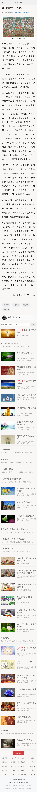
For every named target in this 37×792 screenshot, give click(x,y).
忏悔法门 (32, 758)
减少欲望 (13, 774)
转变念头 (23, 770)
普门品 (23, 762)
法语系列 (13, 762)
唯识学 (23, 766)
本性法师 (4, 762)
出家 (23, 758)
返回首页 (11, 782)
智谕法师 (32, 774)
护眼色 (23, 12)
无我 (4, 774)
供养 (32, 770)
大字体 (19, 12)
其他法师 (32, 766)
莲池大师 (13, 766)
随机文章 (25, 305)
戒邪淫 (14, 758)
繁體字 (15, 12)
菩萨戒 (32, 762)
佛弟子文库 (19, 2)
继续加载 (18, 753)
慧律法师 (23, 774)
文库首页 (6, 305)
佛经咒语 (4, 758)
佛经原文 (21, 782)
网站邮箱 (26, 782)
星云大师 (4, 766)
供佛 (14, 770)
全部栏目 (16, 305)
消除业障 (4, 770)
